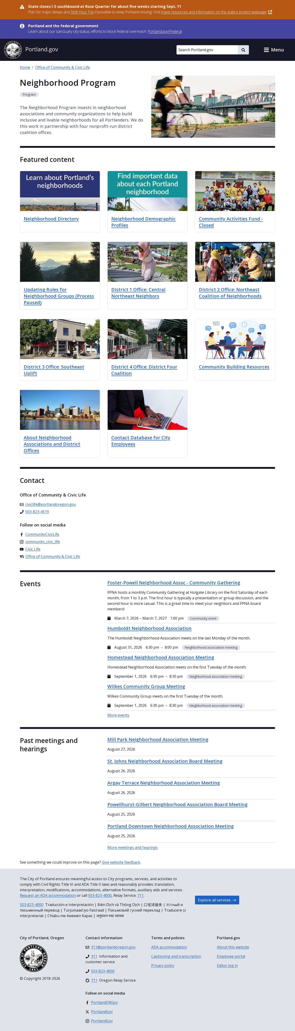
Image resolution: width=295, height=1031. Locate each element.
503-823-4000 (100, 895)
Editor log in (227, 965)
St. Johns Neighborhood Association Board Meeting (164, 761)
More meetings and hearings (132, 847)
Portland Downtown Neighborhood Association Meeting (170, 826)
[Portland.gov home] (31, 50)
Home (25, 67)
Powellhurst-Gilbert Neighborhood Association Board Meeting (177, 804)
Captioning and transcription (176, 956)
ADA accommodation (169, 947)
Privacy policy (162, 965)
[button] (273, 49)
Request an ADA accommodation (48, 895)
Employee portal (231, 956)
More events (118, 715)
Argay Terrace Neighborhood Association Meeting (163, 783)
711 (140, 895)
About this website (233, 947)
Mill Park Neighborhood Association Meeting (157, 739)
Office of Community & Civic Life (62, 67)
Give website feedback (121, 862)
